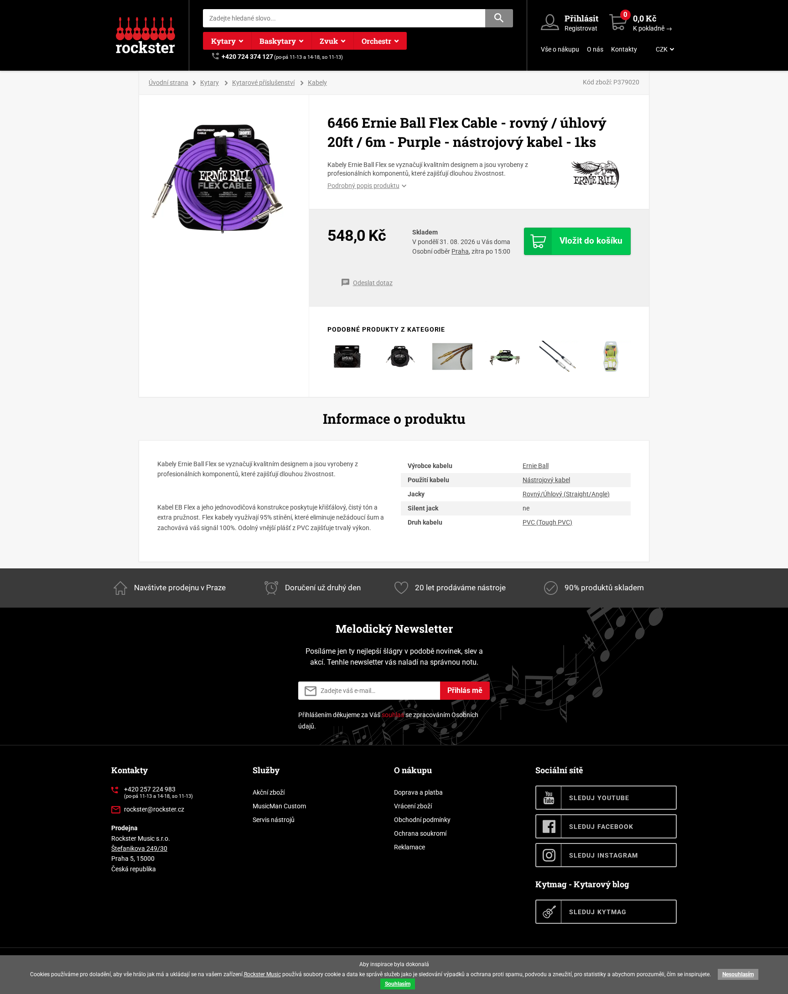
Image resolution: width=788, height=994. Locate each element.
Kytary (223, 41)
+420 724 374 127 (247, 56)
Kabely (317, 82)
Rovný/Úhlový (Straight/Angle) (566, 494)
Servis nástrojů (274, 819)
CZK (662, 49)
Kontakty (624, 49)
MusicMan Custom (279, 806)
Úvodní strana (168, 82)
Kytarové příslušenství (263, 82)
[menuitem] (664, 49)
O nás (595, 49)
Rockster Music (262, 974)
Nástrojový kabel (546, 480)
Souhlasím (397, 984)
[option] (224, 179)
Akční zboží (269, 792)
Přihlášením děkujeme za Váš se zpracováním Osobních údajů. (388, 720)
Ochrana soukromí (420, 833)
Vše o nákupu (560, 49)
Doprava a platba (418, 792)
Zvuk (329, 41)
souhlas (393, 714)
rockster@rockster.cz (154, 809)
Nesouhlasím (738, 974)
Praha (460, 251)
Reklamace (409, 847)
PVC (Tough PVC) (547, 522)
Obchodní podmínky (422, 819)
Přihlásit (581, 18)
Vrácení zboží (413, 806)
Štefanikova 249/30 (139, 848)
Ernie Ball (536, 465)
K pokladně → (652, 28)
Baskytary (277, 41)
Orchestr (376, 41)
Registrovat (581, 28)
